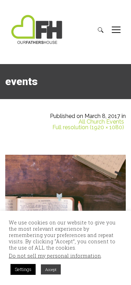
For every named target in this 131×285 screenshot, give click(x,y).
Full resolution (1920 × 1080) (88, 127)
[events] (65, 190)
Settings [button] (23, 269)
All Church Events (101, 122)
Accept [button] (51, 269)
